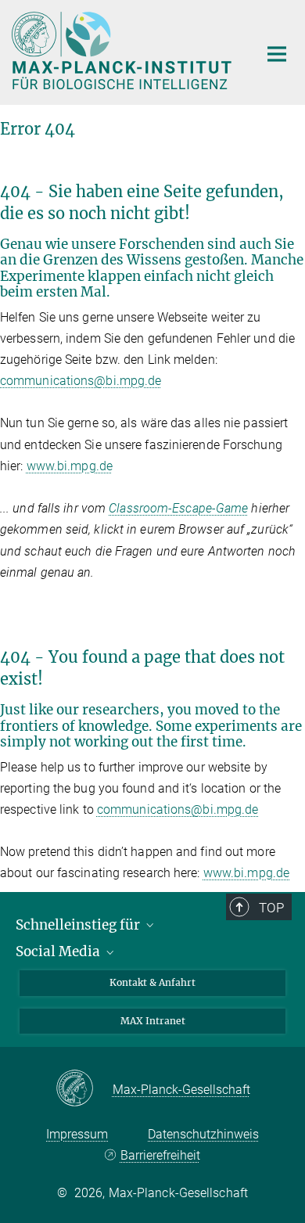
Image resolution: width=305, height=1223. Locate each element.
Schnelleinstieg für (79, 925)
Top (271, 907)
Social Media (59, 951)
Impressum (77, 1134)
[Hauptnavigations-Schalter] (276, 54)
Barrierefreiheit (159, 1155)
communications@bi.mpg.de (80, 380)
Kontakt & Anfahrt (152, 982)
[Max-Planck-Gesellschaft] (84, 1089)
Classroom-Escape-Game (178, 508)
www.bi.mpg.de (70, 466)
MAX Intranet (152, 1021)
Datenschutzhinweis (203, 1134)
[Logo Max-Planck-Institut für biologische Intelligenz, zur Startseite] (123, 50)
